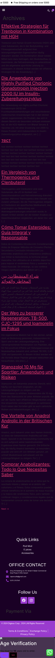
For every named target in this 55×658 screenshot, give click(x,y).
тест (6, 140)
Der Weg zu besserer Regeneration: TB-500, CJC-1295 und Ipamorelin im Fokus (27, 320)
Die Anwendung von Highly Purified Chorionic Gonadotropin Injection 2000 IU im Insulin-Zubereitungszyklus (26, 88)
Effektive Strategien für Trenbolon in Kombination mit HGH (27, 31)
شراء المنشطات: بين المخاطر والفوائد (20, 278)
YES (4, 655)
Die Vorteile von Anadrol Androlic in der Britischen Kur (26, 421)
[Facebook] (24, 600)
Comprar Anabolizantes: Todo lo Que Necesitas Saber (25, 469)
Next (5, 508)
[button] (3, 10)
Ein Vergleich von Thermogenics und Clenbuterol (20, 177)
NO (13, 655)
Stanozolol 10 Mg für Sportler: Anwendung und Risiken (27, 372)
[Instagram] (31, 600)
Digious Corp (14, 623)
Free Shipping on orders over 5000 (28, 2)
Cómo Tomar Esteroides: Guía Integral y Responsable (26, 232)
